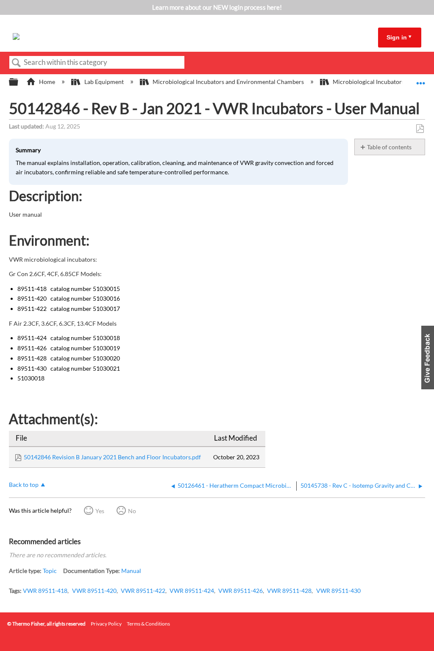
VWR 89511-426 (240, 590)
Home (47, 81)
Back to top (24, 484)
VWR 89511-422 (143, 590)
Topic (50, 570)
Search (16, 63)
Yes (99, 510)
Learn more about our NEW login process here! (217, 7)
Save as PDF (420, 128)
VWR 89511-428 (289, 590)
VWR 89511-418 (45, 590)
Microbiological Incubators (368, 81)
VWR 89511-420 (94, 590)
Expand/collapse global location (421, 79)
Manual (131, 570)
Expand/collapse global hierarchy (19, 82)
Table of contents (389, 147)
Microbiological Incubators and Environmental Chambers (228, 81)
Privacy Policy (106, 623)
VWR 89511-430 (338, 590)
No (132, 510)
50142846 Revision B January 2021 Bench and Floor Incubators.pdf (112, 457)
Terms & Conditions (148, 623)
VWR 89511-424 (192, 590)
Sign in (397, 37)
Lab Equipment (104, 81)
